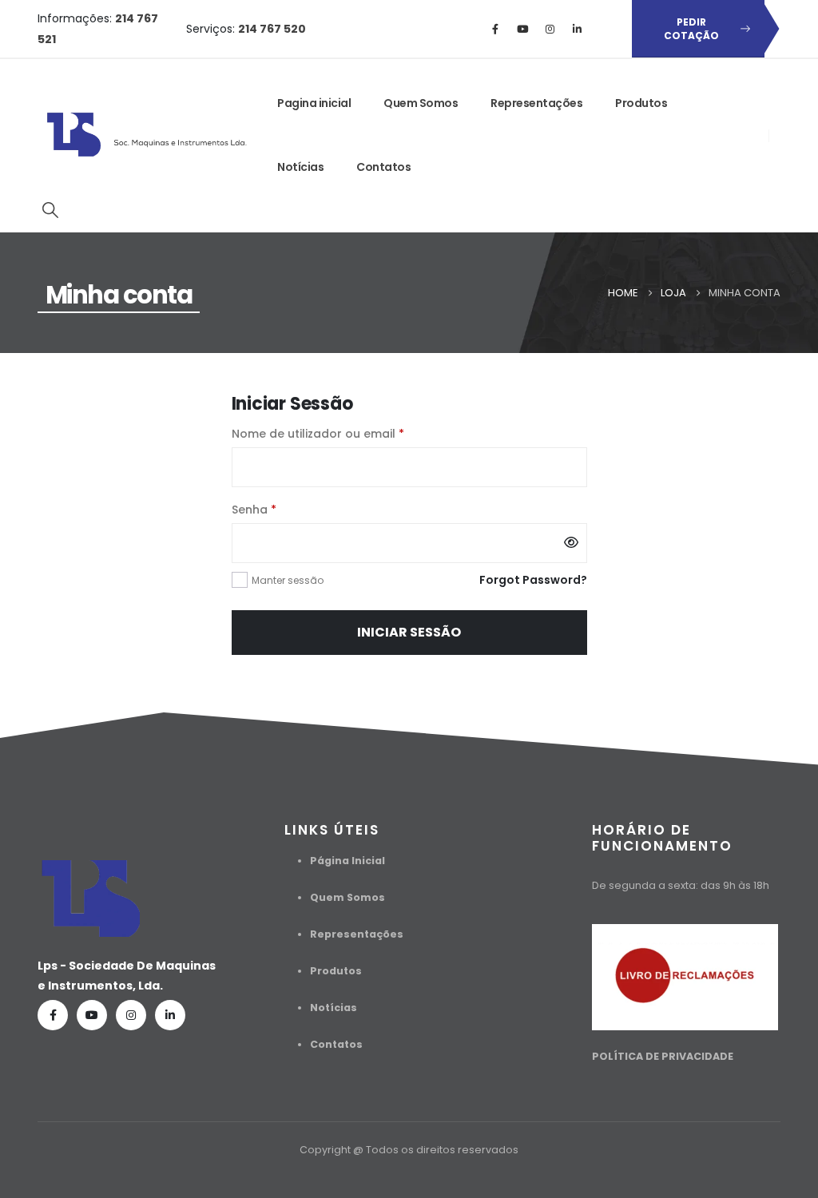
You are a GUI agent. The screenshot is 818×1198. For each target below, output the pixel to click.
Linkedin (170, 1015)
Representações (536, 103)
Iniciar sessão (409, 632)
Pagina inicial (314, 103)
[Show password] (571, 543)
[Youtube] (522, 29)
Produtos (641, 103)
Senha (288, 508)
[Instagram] (549, 29)
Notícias (300, 167)
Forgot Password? (533, 580)
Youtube (92, 1015)
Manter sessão (288, 580)
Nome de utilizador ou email (352, 432)
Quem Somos (420, 103)
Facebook (53, 1015)
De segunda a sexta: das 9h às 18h (680, 885)
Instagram (131, 1015)
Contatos (383, 167)
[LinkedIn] (577, 29)
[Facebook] (495, 29)
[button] (50, 210)
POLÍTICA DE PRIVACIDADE (662, 1056)
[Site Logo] (149, 135)
